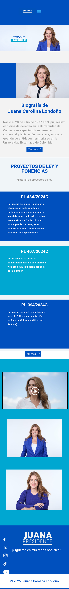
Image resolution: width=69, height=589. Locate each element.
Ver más (33, 149)
